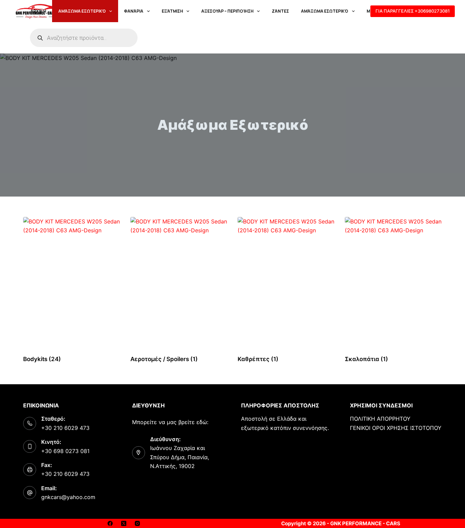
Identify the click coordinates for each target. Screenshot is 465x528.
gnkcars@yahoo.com (68, 497)
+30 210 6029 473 (65, 427)
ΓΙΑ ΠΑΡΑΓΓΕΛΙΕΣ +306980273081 (412, 11)
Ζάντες (280, 11)
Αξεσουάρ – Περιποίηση (227, 11)
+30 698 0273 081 (65, 451)
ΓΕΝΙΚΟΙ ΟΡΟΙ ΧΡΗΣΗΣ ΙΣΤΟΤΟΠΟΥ (396, 427)
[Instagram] (137, 523)
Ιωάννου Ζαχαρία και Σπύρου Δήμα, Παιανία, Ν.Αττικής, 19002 (179, 457)
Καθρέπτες (258, 359)
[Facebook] (110, 523)
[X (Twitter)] (123, 523)
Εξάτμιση (172, 11)
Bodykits (42, 359)
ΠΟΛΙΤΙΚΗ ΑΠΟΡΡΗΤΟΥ (380, 418)
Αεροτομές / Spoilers (164, 359)
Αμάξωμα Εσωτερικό (324, 11)
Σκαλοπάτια (366, 359)
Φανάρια (133, 11)
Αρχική (38, 11)
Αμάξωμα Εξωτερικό (82, 11)
